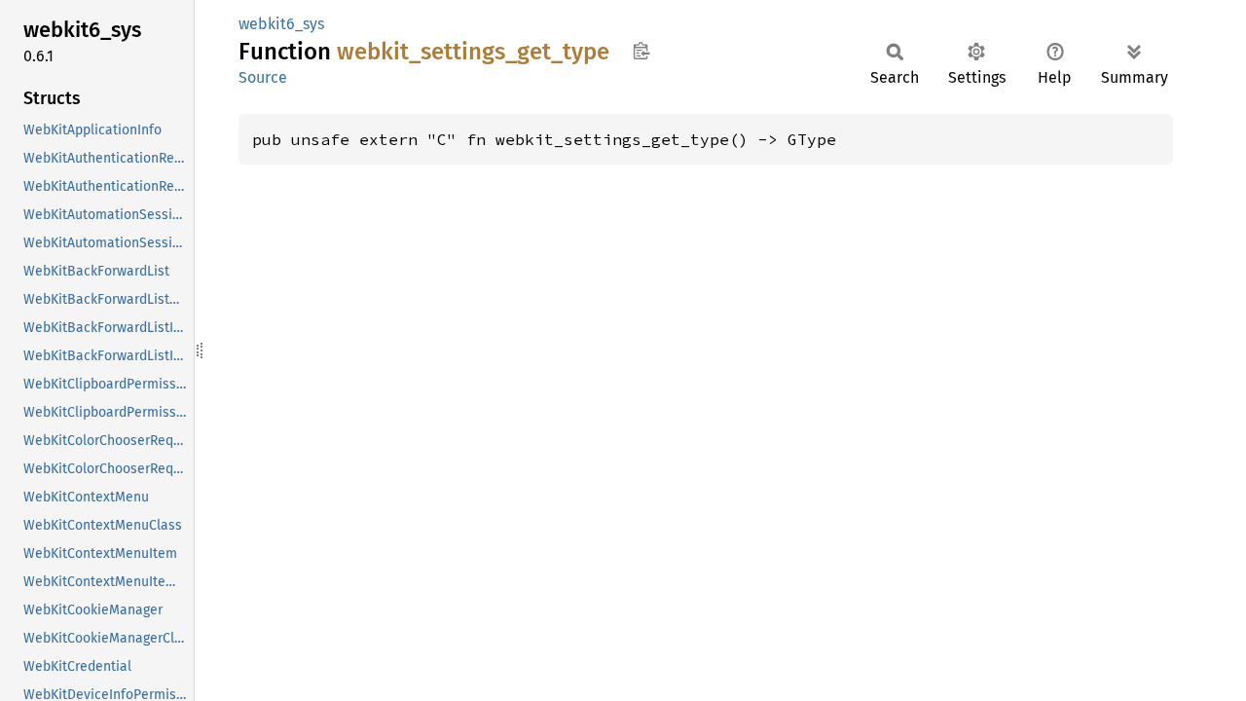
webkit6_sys (281, 24)
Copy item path (641, 50)
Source (262, 77)
